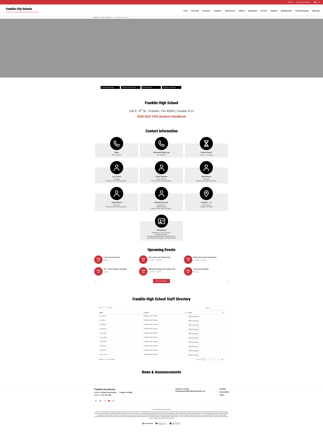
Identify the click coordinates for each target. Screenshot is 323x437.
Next (222, 359)
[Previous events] (96, 281)
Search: (207, 308)
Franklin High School (105, 17)
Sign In (222, 395)
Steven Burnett (103, 354)
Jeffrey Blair (103, 346)
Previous (198, 359)
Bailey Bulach (103, 350)
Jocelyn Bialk (103, 337)
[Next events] (227, 281)
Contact (190, 312)
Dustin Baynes (103, 329)
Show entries (105, 307)
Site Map (223, 389)
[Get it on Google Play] (161, 423)
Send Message (194, 316)
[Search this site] (319, 2)
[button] (315, 2)
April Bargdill (103, 324)
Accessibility (224, 392)
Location (146, 312)
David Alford (103, 316)
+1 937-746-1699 (105, 395)
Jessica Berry (103, 333)
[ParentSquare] (148, 423)
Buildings (95, 17)
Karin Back (102, 320)
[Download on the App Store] (175, 423)
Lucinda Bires (103, 341)
